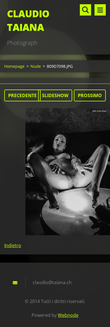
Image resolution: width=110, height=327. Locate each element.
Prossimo (90, 95)
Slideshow (55, 95)
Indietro (12, 245)
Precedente (22, 95)
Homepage (14, 66)
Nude (35, 66)
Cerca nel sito (85, 10)
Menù (100, 10)
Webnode (68, 315)
